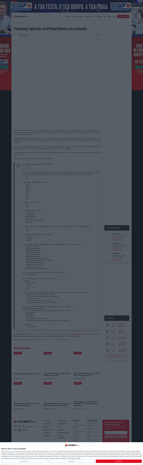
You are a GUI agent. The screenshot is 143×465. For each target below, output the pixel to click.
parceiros (12, 451)
